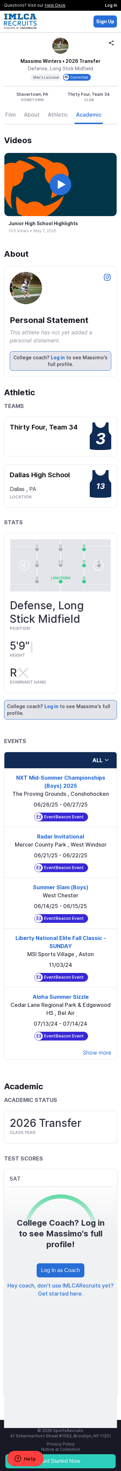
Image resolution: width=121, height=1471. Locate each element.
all (97, 760)
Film (10, 114)
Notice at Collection (60, 1449)
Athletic (58, 114)
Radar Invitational (60, 836)
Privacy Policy (61, 1443)
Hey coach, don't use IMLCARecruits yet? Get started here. (60, 1289)
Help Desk (55, 5)
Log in (58, 357)
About (32, 114)
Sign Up (105, 21)
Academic (89, 114)
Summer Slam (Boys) (60, 887)
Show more (97, 1052)
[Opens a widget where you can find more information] (25, 1459)
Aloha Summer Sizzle (61, 996)
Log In (111, 5)
